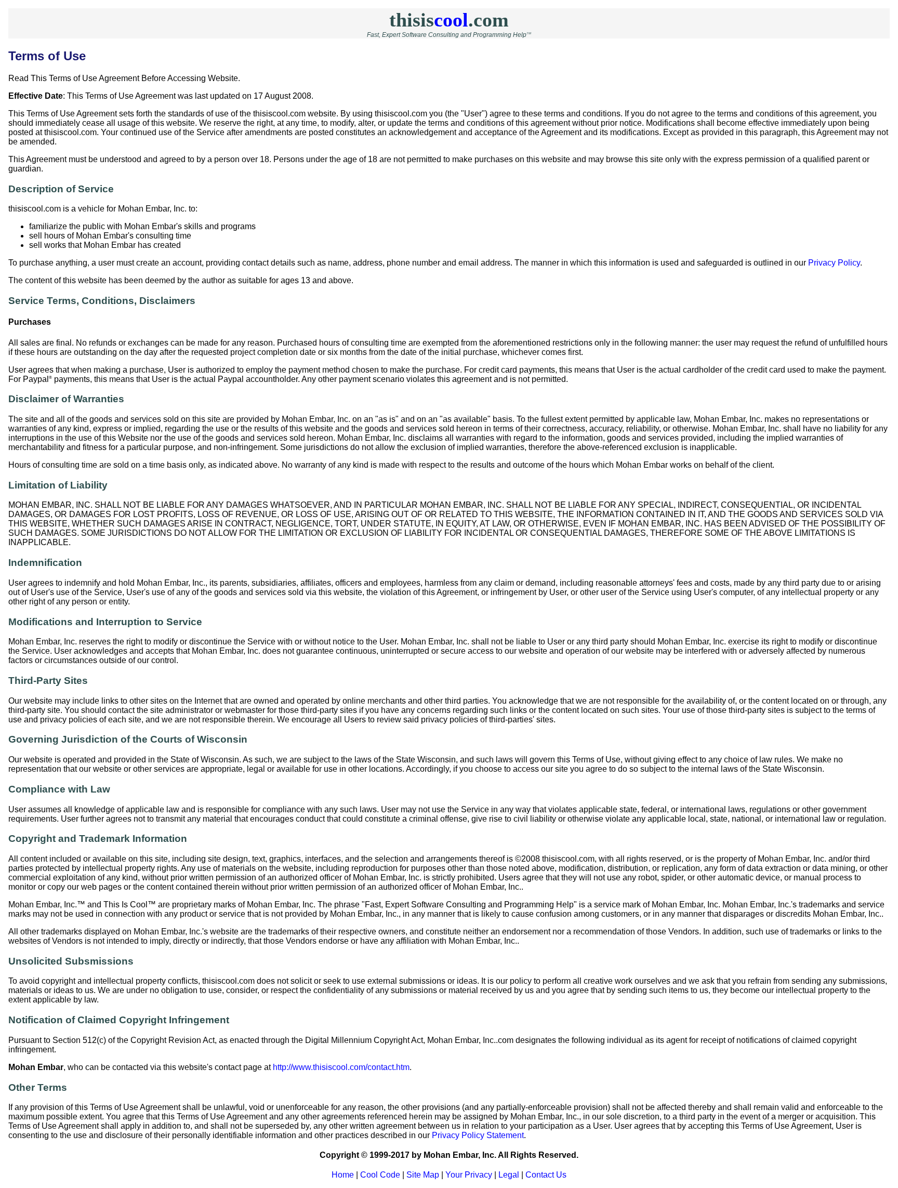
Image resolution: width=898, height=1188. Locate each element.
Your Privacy (468, 1174)
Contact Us (545, 1174)
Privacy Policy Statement (478, 1135)
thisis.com (449, 20)
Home (343, 1174)
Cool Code (380, 1174)
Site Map (422, 1174)
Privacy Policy (834, 262)
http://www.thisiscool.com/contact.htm (341, 1067)
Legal (508, 1174)
